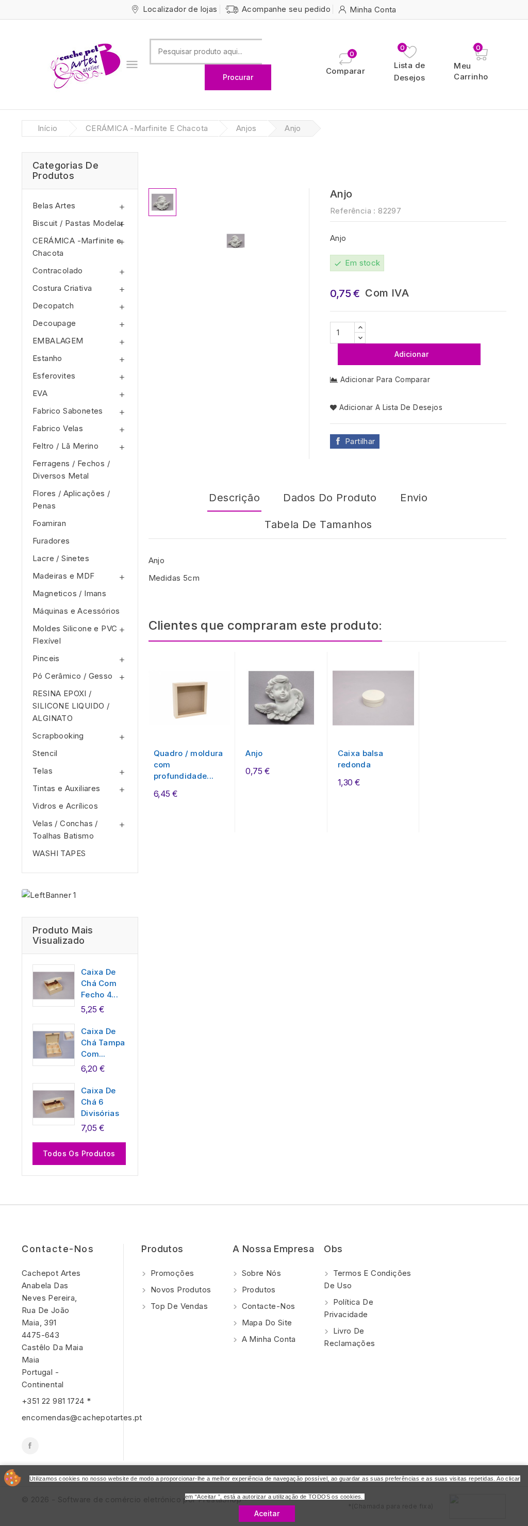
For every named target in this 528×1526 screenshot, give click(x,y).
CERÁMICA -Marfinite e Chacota (76, 247)
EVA (39, 393)
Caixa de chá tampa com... (103, 1042)
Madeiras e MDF (63, 576)
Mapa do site (265, 1322)
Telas (42, 771)
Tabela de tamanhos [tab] (318, 524)
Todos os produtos (79, 1153)
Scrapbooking (58, 736)
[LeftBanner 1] (49, 895)
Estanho (47, 358)
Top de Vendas (178, 1306)
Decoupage (54, 323)
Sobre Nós (260, 1273)
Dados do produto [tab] (329, 497)
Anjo (253, 753)
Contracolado (57, 270)
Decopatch (53, 305)
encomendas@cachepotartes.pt (82, 1417)
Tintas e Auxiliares (66, 788)
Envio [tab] (413, 497)
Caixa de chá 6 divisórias (100, 1102)
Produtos (257, 1289)
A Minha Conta (267, 1339)
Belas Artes (53, 205)
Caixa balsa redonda (360, 758)
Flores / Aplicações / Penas (71, 499)
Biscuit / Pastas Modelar (78, 223)
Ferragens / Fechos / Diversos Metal (71, 469)
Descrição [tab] (234, 497)
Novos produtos (179, 1289)
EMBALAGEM (58, 341)
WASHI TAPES (59, 853)
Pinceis (46, 658)
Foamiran (49, 523)
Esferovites (53, 376)
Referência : (353, 211)
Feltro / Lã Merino (65, 446)
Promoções (171, 1273)
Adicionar (410, 354)
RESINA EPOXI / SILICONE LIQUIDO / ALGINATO (70, 705)
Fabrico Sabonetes (67, 411)
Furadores (51, 541)
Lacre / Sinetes (60, 558)
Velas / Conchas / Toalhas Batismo (65, 829)
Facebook (30, 1445)
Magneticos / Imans (69, 593)
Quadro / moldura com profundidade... (188, 764)
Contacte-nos (58, 1248)
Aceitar (266, 1513)
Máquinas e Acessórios (76, 611)
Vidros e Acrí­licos (65, 806)
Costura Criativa (62, 288)
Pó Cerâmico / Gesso (72, 676)
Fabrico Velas (57, 428)
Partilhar (360, 441)
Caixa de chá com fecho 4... (99, 983)
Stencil (45, 753)
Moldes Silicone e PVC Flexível (74, 634)
